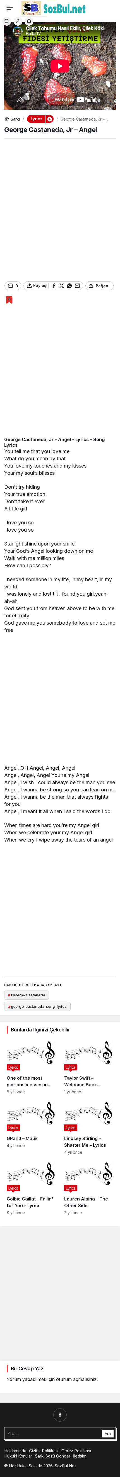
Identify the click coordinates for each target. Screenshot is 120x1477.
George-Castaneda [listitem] (26, 995)
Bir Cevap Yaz (27, 1368)
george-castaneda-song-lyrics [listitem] (37, 1006)
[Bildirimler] (29, 21)
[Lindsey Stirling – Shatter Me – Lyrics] (88, 1126)
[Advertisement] (60, 210)
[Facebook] (60, 1415)
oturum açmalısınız (76, 1379)
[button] (49, 119)
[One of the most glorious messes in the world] (31, 1066)
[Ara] (6, 21)
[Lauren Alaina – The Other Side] (88, 1187)
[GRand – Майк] (31, 1126)
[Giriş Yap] (17, 21)
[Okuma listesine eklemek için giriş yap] (9, 299)
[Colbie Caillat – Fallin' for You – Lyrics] (31, 1187)
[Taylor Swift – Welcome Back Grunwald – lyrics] (88, 1066)
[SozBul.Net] (54, 8)
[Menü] (9, 8)
